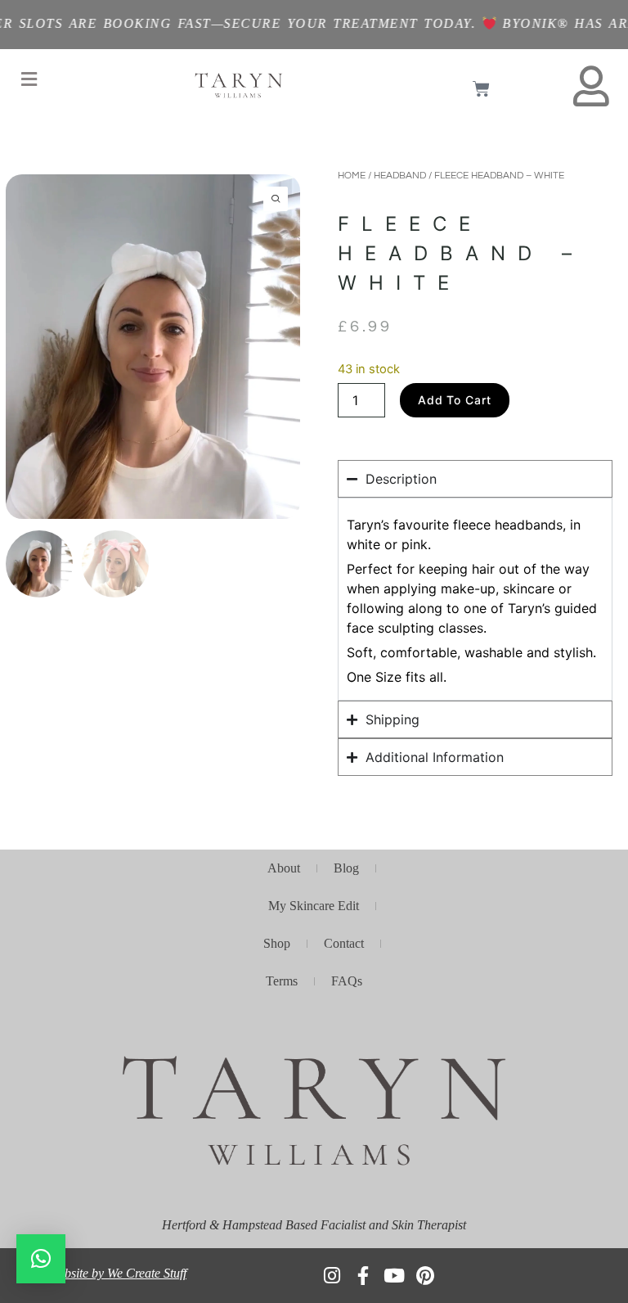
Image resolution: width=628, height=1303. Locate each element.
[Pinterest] (424, 1275)
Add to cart (454, 400)
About (283, 868)
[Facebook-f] (362, 1275)
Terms (282, 981)
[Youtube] (393, 1275)
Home (352, 175)
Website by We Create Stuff (117, 1273)
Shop (276, 943)
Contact (344, 943)
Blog (346, 868)
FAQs (346, 981)
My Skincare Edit (313, 906)
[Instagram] (331, 1275)
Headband (400, 175)
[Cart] (481, 88)
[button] (28, 78)
